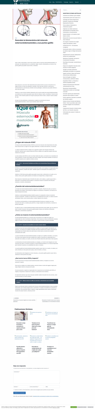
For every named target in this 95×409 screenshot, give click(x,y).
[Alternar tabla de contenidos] (35, 132)
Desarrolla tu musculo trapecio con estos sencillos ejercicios (24, 300)
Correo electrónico (34, 386)
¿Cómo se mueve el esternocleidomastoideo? (28, 136)
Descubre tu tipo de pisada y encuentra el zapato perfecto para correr (20, 326)
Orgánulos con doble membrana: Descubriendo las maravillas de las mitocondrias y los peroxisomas (70, 30)
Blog (53, 2)
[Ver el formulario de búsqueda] (81, 2)
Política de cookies (56, 407)
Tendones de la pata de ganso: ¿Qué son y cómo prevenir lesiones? (36, 326)
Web (47, 386)
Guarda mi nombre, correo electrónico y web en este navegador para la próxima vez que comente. (34, 389)
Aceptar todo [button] (73, 407)
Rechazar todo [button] (90, 407)
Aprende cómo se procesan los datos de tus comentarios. (46, 396)
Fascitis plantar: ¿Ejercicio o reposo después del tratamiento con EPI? (20, 350)
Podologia (66, 2)
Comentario (17, 371)
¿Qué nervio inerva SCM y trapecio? (27, 137)
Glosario (77, 2)
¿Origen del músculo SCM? (23, 133)
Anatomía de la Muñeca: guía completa (71, 15)
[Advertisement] (36, 53)
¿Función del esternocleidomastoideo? (26, 134)
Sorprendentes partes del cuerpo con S (71, 17)
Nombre (16, 386)
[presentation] (21, 316)
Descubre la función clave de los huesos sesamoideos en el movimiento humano (51, 300)
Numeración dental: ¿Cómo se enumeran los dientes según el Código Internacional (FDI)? (72, 51)
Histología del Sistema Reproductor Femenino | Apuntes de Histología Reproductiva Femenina (71, 21)
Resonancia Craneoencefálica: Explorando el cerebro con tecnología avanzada (71, 90)
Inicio (50, 2)
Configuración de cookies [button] (81, 407)
